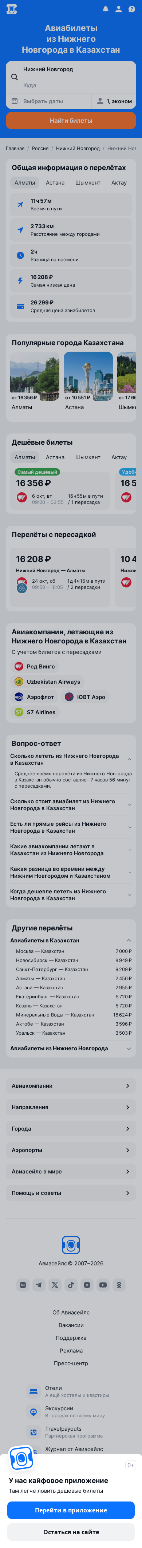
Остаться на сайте (71, 1532)
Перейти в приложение (71, 1510)
